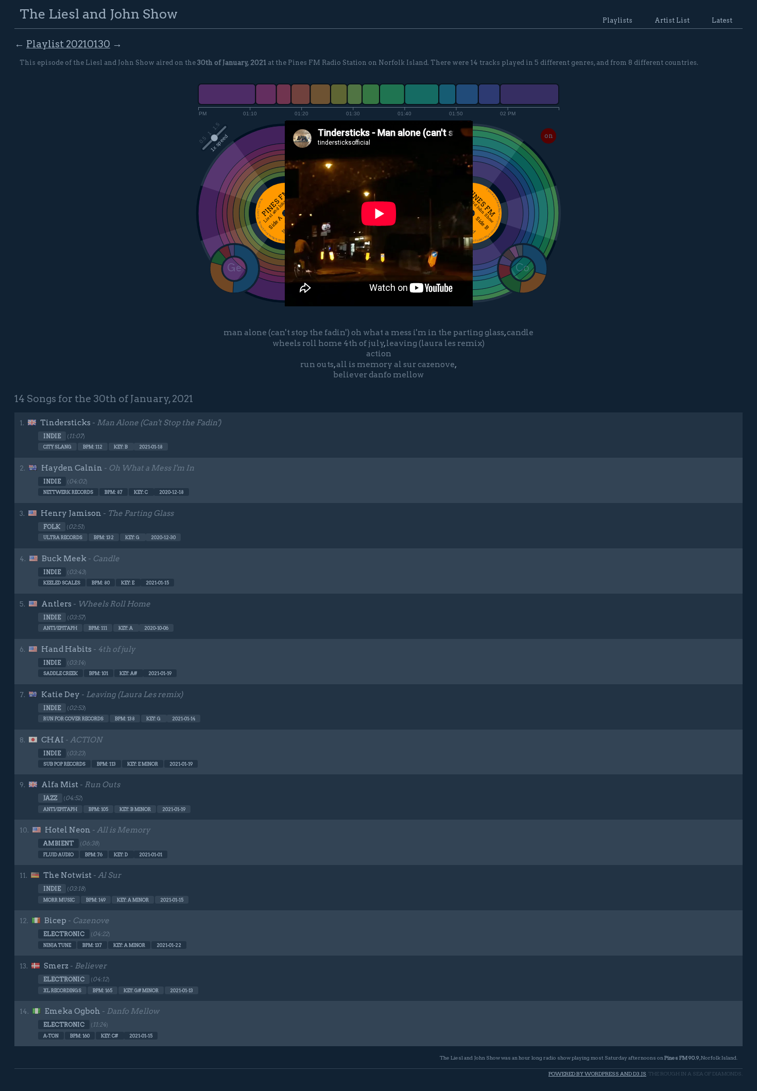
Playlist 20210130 (68, 44)
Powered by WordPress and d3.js (597, 1073)
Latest (722, 20)
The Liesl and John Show (99, 14)
